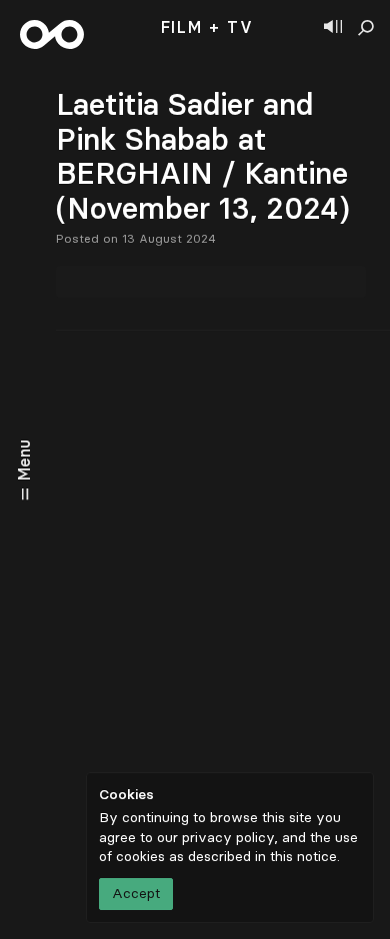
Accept (136, 893)
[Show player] (333, 28)
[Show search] (366, 28)
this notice (303, 856)
